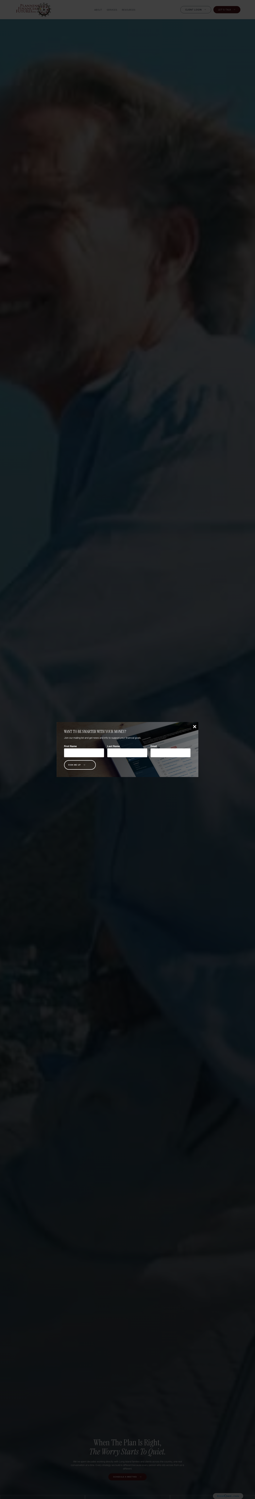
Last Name (113, 746)
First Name (70, 746)
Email (154, 746)
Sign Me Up (74, 765)
